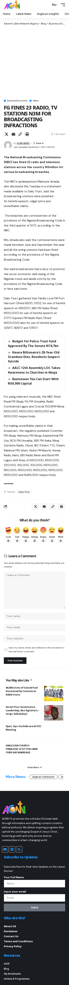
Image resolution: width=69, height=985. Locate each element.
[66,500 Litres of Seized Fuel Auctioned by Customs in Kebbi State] (53, 693)
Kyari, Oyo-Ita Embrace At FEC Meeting (23, 727)
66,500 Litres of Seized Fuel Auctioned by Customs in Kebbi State (22, 691)
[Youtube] (5, 849)
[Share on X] (6, 134)
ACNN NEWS (23, 143)
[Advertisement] (34, 62)
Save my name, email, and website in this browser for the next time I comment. (36, 649)
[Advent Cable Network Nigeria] (12, 5)
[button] (47, 5)
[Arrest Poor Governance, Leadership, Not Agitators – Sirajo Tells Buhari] (53, 713)
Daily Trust (24, 492)
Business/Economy (17, 101)
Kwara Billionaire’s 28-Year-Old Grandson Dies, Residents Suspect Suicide (34, 356)
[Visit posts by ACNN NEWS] (8, 145)
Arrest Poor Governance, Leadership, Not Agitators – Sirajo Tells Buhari (22, 710)
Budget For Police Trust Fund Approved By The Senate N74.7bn (33, 343)
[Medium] (12, 849)
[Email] (13, 134)
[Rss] (19, 849)
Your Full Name (14, 877)
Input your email (15, 891)
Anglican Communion (43, 776)
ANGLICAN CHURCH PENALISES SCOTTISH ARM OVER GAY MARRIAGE (21, 749)
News (36, 101)
